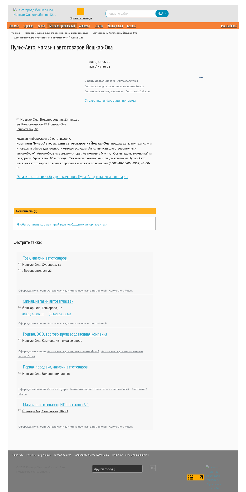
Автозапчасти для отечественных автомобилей (114, 86)
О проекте (18, 455)
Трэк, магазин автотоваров (45, 258)
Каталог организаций (62, 25)
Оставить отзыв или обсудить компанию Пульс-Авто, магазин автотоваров (72, 176)
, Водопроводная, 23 (37, 270)
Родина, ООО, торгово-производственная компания (65, 334)
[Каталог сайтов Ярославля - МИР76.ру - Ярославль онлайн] (214, 477)
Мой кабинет (229, 25)
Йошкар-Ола (115, 25)
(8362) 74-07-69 (60, 314)
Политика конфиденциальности (130, 455)
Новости (14, 25)
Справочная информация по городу (110, 100)
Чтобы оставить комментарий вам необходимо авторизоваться (62, 224)
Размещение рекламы (39, 455)
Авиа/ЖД (84, 25)
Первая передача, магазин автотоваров (55, 367)
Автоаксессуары (127, 81)
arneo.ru (45, 471)
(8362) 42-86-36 (33, 314)
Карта (41, 25)
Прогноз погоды (81, 18)
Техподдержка (62, 455)
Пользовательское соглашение (92, 455)
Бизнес (131, 25)
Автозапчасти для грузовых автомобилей (73, 351)
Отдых (99, 25)
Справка (28, 25)
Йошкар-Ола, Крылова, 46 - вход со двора (52, 340)
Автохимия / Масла (137, 91)
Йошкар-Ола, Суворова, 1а (41, 264)
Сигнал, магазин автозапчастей (48, 301)
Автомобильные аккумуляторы (104, 91)
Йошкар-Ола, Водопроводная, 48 (46, 373)
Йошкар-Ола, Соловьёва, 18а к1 (45, 411)
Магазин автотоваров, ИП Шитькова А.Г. (56, 405)
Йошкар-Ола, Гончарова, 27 (42, 308)
